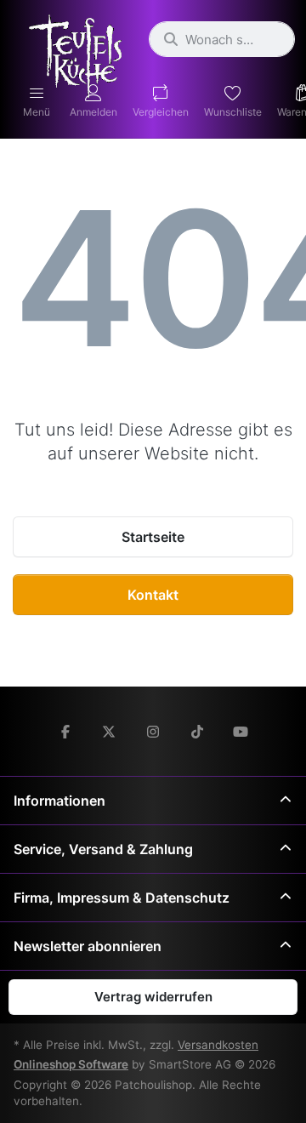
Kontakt (153, 594)
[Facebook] (65, 731)
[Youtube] (240, 731)
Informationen (59, 800)
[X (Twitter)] (109, 731)
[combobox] (222, 39)
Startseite (153, 536)
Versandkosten (218, 1045)
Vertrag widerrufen (153, 997)
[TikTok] (197, 731)
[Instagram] (153, 731)
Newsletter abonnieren (88, 946)
